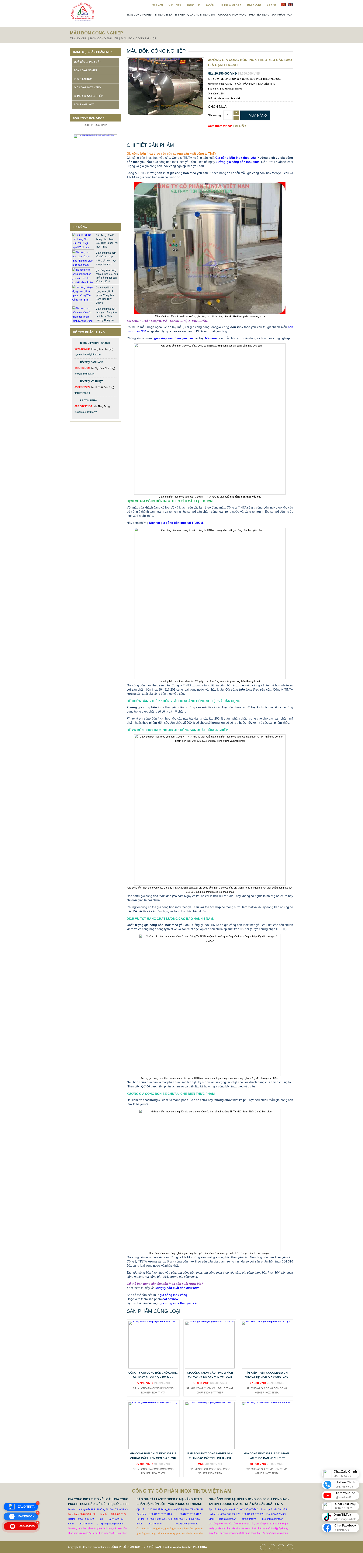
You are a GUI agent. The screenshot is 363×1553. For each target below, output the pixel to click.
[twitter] (273, 1547)
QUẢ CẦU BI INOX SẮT (201, 14)
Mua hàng (258, 115)
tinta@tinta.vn (82, 392)
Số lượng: (215, 115)
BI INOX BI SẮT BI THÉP (170, 14)
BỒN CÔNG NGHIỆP (139, 14)
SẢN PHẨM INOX (281, 14)
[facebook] (264, 1547)
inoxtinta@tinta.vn (84, 373)
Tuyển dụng (254, 4)
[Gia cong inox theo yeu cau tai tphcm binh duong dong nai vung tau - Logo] (82, 20)
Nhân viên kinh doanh (95, 343)
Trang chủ (156, 4)
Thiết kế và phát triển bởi (177, 1547)
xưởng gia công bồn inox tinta (237, 162)
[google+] (282, 1547)
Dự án (210, 4)
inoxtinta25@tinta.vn (85, 411)
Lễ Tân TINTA (88, 400)
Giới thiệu (174, 4)
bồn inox (211, 338)
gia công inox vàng (173, 1295)
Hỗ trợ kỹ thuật (91, 381)
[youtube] (291, 1547)
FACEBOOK (23, 1516)
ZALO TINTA (26, 1506)
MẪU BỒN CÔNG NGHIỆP (138, 38)
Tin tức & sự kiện (230, 4)
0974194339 (22, 1526)
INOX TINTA (200, 1547)
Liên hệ (271, 4)
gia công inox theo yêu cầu (173, 338)
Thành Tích (193, 4)
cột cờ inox (170, 1299)
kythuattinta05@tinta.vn (87, 354)
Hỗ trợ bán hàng (91, 362)
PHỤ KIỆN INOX (259, 14)
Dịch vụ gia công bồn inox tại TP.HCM (176, 522)
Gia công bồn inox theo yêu (235, 157)
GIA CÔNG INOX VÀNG (232, 14)
